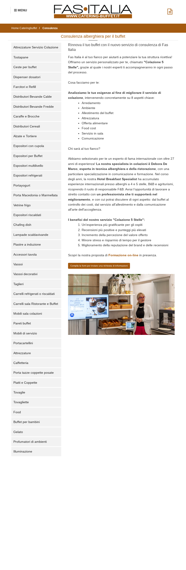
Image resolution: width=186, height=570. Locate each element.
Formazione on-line (123, 255)
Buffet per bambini (26, 422)
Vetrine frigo (22, 205)
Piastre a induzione (27, 244)
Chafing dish (22, 225)
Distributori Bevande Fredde (33, 106)
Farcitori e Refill (24, 87)
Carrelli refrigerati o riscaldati (34, 294)
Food (17, 412)
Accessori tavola (25, 254)
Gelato (18, 432)
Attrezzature (22, 353)
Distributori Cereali (26, 126)
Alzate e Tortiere (25, 136)
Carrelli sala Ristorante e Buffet (35, 304)
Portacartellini (23, 343)
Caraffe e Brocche (26, 116)
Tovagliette (21, 402)
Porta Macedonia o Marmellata (35, 195)
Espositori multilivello (28, 165)
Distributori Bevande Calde (32, 96)
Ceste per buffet (25, 67)
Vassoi (18, 264)
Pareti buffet (22, 323)
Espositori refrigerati (27, 175)
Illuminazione (22, 451)
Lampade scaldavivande (30, 234)
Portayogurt (21, 185)
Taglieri (18, 284)
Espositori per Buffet (27, 156)
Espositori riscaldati (27, 215)
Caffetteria (20, 363)
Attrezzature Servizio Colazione (35, 47)
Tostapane (20, 57)
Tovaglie (19, 392)
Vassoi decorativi (25, 274)
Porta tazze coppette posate (33, 372)
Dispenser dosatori (26, 77)
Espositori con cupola (28, 146)
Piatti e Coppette (25, 382)
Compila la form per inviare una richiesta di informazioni (99, 265)
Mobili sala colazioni (27, 313)
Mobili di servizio (25, 333)
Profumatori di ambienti (30, 441)
